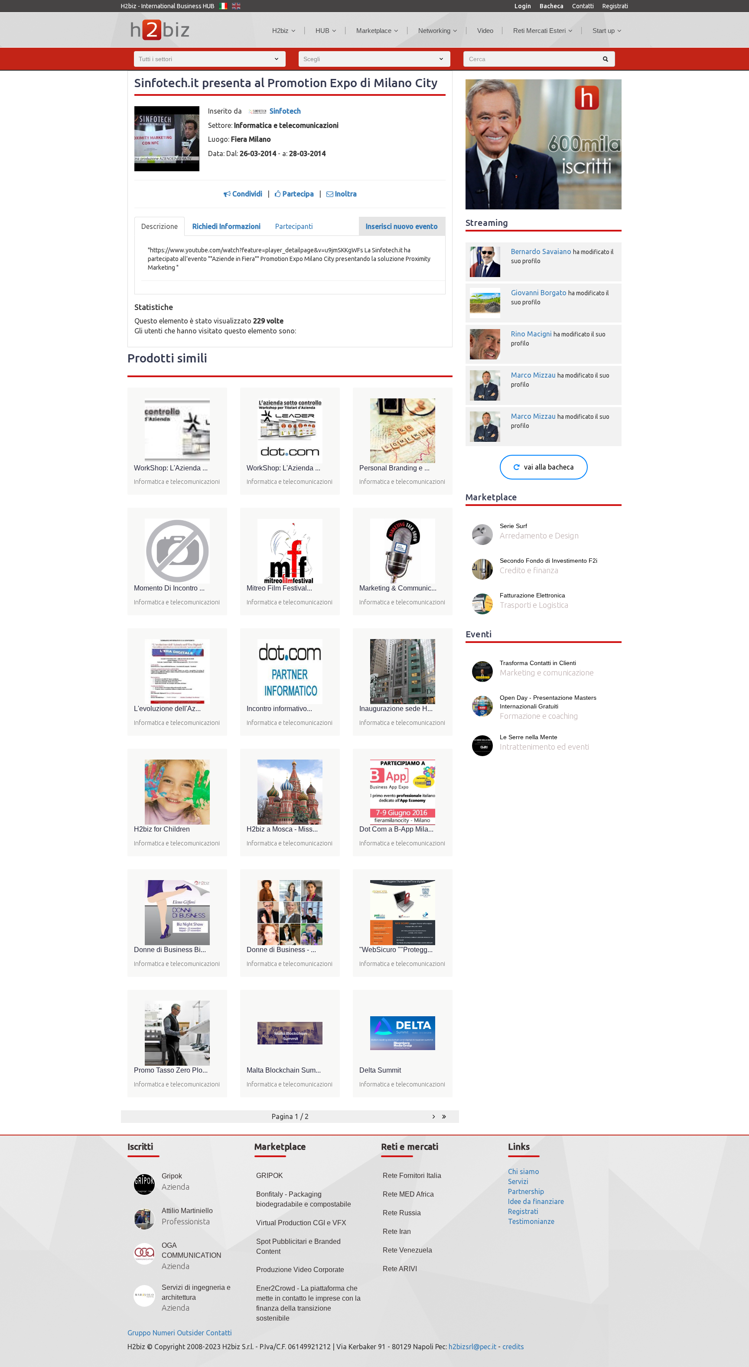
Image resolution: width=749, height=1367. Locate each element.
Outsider (190, 1333)
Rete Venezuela (407, 1250)
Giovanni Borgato (539, 293)
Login (523, 6)
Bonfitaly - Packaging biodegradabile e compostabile (303, 1199)
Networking (434, 30)
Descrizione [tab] (159, 226)
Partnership (526, 1191)
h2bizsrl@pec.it (472, 1347)
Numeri (164, 1333)
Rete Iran (397, 1231)
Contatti (583, 6)
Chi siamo (523, 1171)
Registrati (615, 6)
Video (485, 30)
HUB (322, 30)
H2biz (280, 30)
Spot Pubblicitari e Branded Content (298, 1246)
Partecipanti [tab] (294, 226)
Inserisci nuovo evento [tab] (402, 226)
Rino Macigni (531, 334)
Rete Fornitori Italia (412, 1175)
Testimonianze (531, 1221)
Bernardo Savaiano (541, 251)
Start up (604, 30)
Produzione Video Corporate (300, 1269)
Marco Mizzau (533, 375)
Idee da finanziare (536, 1201)
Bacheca (551, 6)
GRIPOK (269, 1175)
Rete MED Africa (408, 1194)
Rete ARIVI (400, 1268)
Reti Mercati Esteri (539, 30)
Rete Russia (402, 1213)
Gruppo (139, 1333)
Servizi (518, 1181)
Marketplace (373, 30)
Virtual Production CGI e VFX (301, 1223)
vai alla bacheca (549, 467)
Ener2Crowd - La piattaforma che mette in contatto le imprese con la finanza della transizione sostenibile (308, 1303)
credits (513, 1347)
